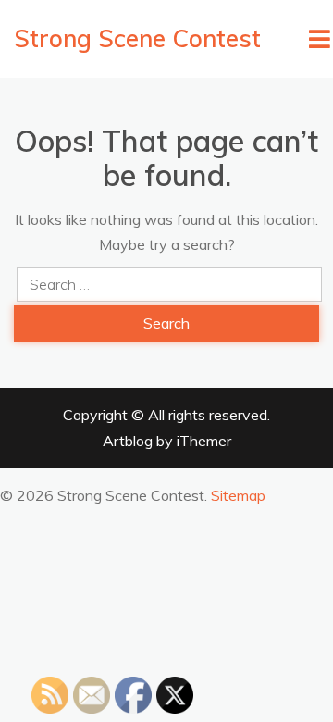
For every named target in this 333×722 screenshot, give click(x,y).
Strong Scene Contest (137, 38)
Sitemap (238, 495)
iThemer (204, 440)
